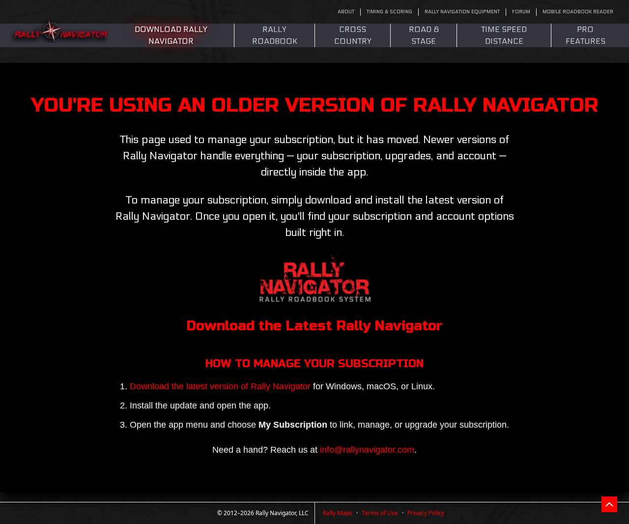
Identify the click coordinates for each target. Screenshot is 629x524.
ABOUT (346, 12)
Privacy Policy (425, 513)
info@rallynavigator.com (367, 450)
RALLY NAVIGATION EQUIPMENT (462, 12)
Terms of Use (380, 513)
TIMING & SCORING (389, 12)
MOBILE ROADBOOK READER (578, 12)
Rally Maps (337, 513)
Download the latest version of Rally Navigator (221, 386)
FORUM (521, 12)
